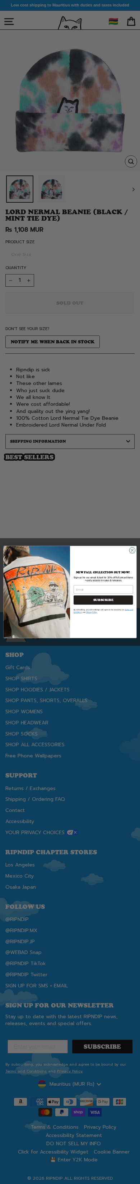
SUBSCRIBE (103, 600)
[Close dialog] (132, 550)
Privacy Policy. (91, 612)
